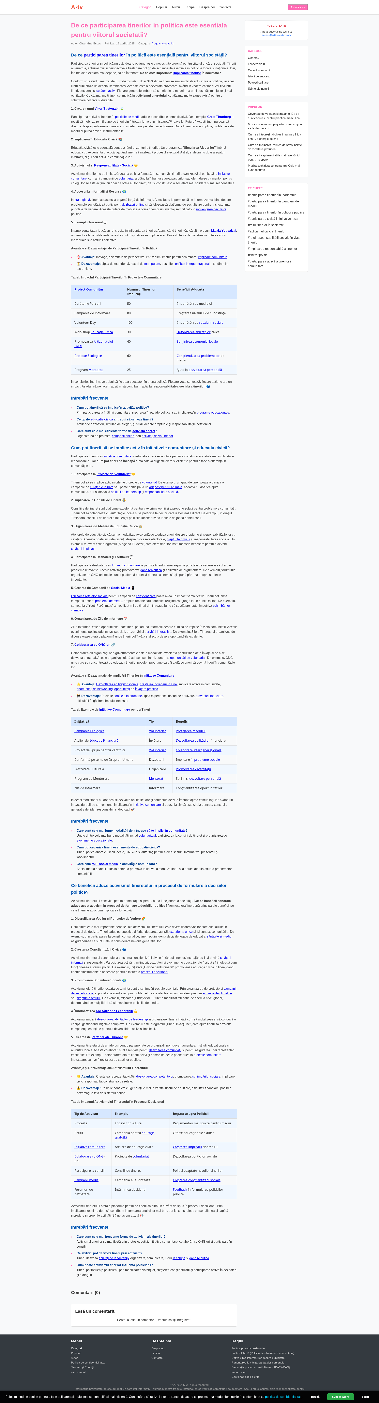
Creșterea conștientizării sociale (196, 1180)
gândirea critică (151, 570)
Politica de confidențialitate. (88, 1362)
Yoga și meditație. (163, 43)
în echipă (179, 1258)
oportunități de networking (95, 689)
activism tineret (143, 431)
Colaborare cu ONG (89, 1156)
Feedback (180, 1189)
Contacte (225, 7)
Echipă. (190, 7)
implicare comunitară (212, 257)
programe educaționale (213, 412)
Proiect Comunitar (88, 289)
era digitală (82, 199)
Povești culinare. (258, 82)
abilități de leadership (126, 492)
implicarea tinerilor (187, 73)
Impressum (239, 1372)
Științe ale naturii (258, 88)
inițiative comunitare (117, 456)
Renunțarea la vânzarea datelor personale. (258, 1362)
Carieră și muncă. (259, 70)
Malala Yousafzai (223, 230)
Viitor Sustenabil (107, 108)
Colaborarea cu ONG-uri (92, 644)
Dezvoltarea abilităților (194, 332)
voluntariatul (147, 835)
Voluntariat (157, 731)
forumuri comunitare (126, 565)
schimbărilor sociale (206, 1076)
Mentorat (96, 370)
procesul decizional (154, 972)
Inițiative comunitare (89, 1147)
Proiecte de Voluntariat (113, 474)
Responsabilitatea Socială (113, 165)
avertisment (78, 1372)
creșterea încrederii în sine (158, 684)
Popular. (162, 7)
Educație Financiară (103, 740)
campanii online (123, 436)
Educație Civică (102, 332)
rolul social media (105, 864)
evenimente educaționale (94, 840)
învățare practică (146, 689)
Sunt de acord (340, 1396)
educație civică (102, 419)
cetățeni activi (105, 90)
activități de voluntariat (157, 436)
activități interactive (158, 631)
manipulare (152, 263)
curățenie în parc (101, 487)
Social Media (120, 588)
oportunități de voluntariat (187, 657)
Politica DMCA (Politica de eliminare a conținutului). (263, 1353)
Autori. (176, 7)
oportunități (122, 689)
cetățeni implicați (83, 548)
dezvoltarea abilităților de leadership (122, 1019)
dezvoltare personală (205, 778)
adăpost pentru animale (165, 487)
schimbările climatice (217, 993)
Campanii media (86, 1180)
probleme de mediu (108, 601)
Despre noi (207, 7)
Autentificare (298, 7)
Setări (365, 1396)
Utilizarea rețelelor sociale (89, 596)
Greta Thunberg (219, 116)
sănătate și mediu (219, 936)
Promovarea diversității (193, 769)
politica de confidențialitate (283, 1396)
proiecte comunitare (207, 1055)
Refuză (315, 1396)
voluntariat (126, 178)
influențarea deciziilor (211, 209)
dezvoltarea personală (205, 370)
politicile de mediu (128, 116)
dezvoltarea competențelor (154, 1076)
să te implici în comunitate (166, 830)
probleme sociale (207, 759)
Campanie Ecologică (89, 731)
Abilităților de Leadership (114, 1011)
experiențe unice (181, 931)
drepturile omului (178, 539)
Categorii (145, 7)
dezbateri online (133, 204)
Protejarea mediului (190, 731)
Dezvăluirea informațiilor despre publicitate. (258, 1357)
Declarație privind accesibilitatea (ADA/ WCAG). (261, 1367)
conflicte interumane (128, 696)
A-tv (77, 7)
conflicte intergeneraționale (192, 263)
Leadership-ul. (257, 64)
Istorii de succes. (259, 76)
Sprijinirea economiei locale (197, 341)
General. (253, 57)
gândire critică (199, 1258)
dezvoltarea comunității (165, 1050)
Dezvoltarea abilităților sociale (117, 684)
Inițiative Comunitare (159, 675)
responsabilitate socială (161, 492)
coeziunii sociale (211, 322)
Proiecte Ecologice (88, 356)
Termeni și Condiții (82, 1367)
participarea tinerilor (104, 55)
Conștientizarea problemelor (198, 356)
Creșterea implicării (187, 1147)
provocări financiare (209, 696)
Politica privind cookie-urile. (248, 1348)
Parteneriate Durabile (107, 1037)
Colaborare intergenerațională (198, 750)
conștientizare (146, 596)
